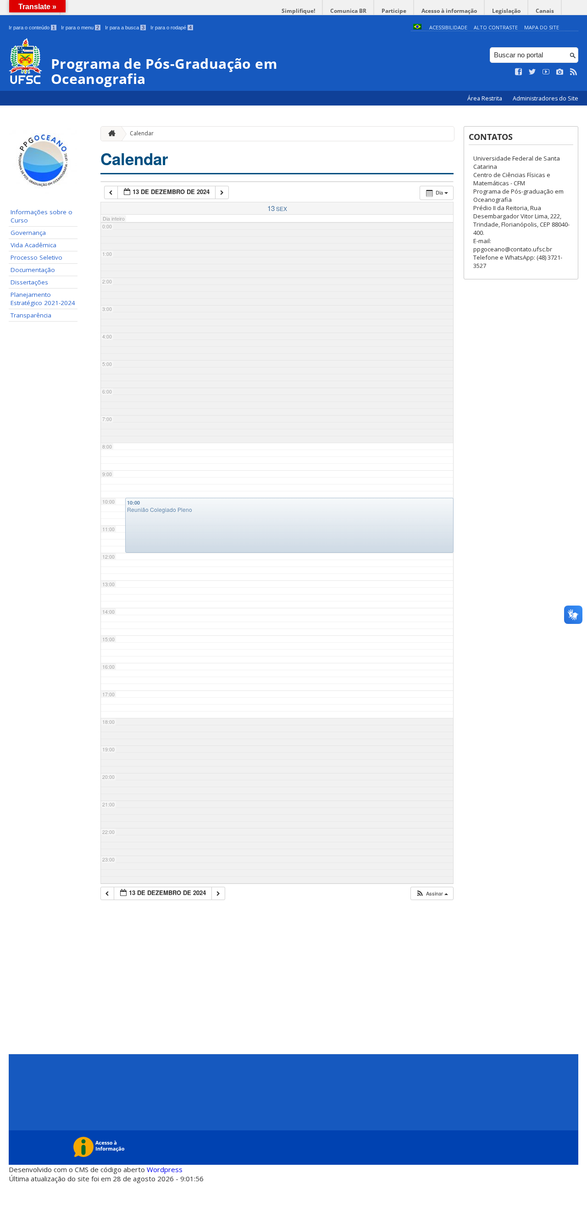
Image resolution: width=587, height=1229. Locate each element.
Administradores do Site (545, 98)
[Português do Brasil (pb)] (417, 27)
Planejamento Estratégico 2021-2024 (43, 298)
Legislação (506, 11)
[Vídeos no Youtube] (546, 72)
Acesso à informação (449, 11)
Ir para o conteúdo (32, 27)
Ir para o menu (80, 27)
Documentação (33, 270)
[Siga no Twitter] (532, 72)
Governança (28, 232)
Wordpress (165, 1169)
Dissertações (29, 282)
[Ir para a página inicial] (109, 134)
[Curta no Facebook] (518, 72)
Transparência (31, 315)
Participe (394, 11)
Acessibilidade (448, 27)
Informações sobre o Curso (41, 216)
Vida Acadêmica (33, 245)
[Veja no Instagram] (560, 72)
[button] (432, 893)
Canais (545, 11)
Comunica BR (348, 11)
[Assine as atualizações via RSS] (573, 72)
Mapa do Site (541, 27)
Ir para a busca (124, 27)
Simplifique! (298, 11)
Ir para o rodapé (171, 27)
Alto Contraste (496, 27)
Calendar (142, 133)
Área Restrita (485, 98)
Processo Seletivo (36, 257)
